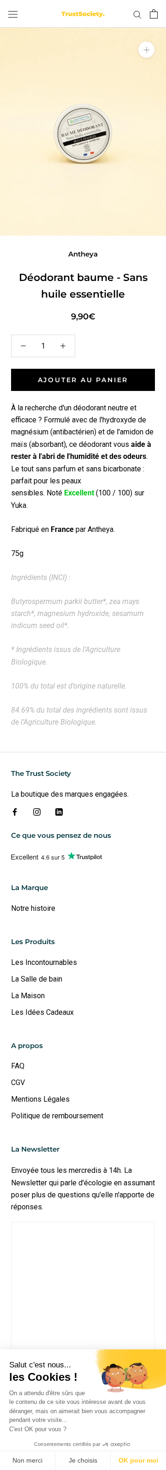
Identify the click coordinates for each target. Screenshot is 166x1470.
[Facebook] (14, 812)
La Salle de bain (36, 979)
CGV (18, 1082)
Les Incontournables (44, 962)
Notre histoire (33, 908)
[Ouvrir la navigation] (13, 14)
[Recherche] (137, 14)
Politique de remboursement (57, 1115)
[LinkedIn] (59, 812)
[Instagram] (37, 812)
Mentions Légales (40, 1099)
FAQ (17, 1065)
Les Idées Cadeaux (42, 1012)
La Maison (28, 995)
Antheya (83, 254)
